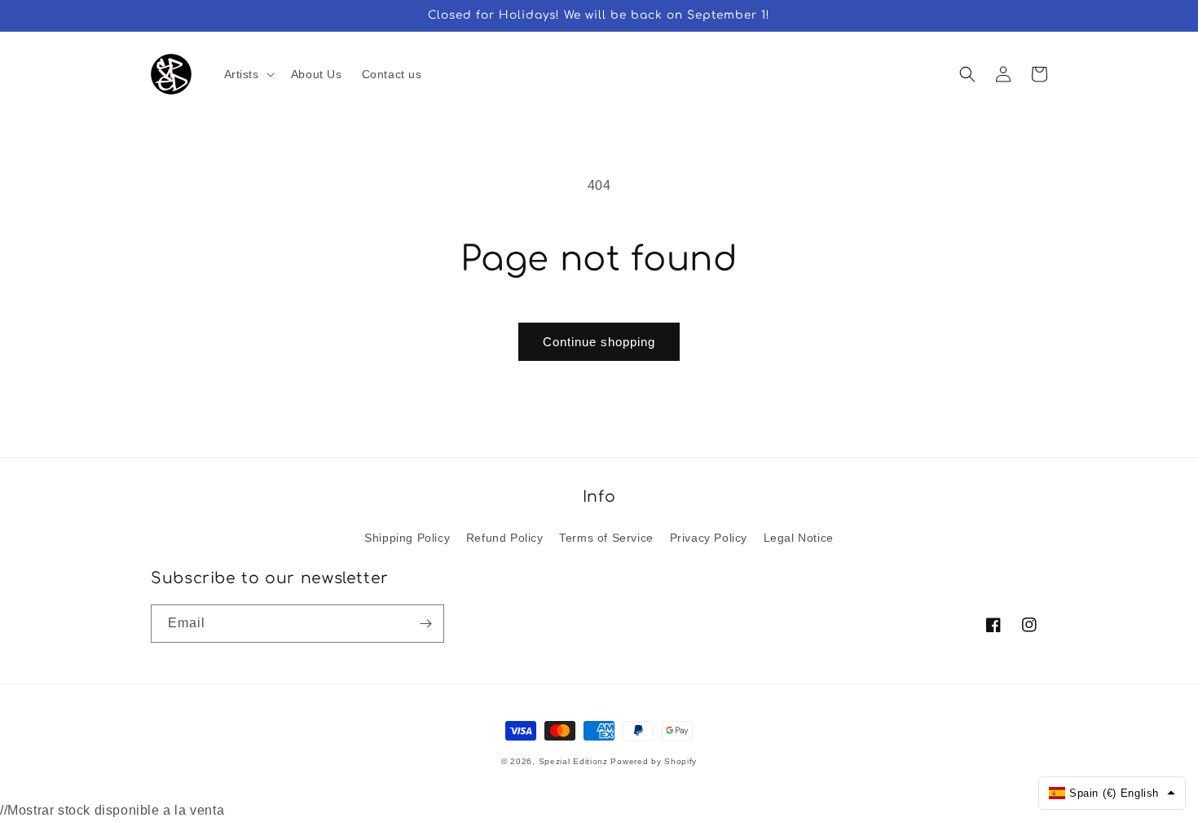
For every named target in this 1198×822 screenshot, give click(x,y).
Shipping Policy (407, 537)
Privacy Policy (708, 537)
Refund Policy (505, 537)
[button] (247, 74)
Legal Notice (799, 537)
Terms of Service (606, 537)
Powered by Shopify (653, 761)
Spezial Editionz (573, 761)
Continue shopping (599, 342)
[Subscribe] (425, 623)
